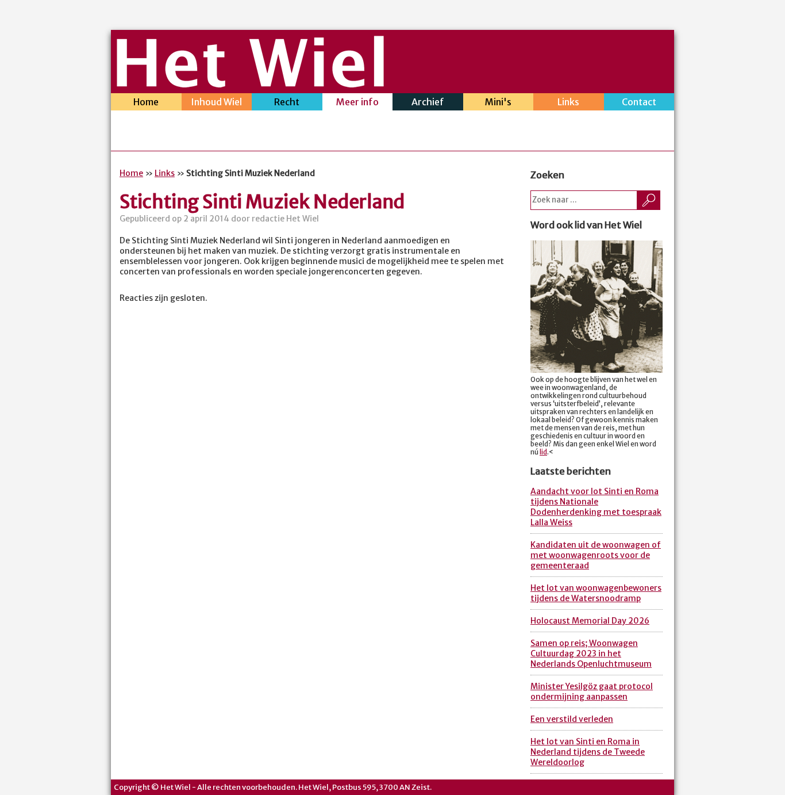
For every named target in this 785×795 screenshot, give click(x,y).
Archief (427, 102)
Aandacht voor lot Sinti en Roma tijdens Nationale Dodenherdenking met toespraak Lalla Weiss (595, 507)
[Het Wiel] (250, 84)
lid (543, 452)
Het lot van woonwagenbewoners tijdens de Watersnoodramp (595, 593)
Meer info (357, 102)
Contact (639, 102)
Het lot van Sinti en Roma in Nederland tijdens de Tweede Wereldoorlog (587, 751)
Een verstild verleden (571, 719)
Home (146, 102)
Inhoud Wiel (216, 102)
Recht (286, 102)
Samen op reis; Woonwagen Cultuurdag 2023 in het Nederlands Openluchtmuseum (591, 653)
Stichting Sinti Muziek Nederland (262, 201)
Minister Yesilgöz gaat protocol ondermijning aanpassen (591, 691)
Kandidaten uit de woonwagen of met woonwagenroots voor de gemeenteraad (595, 555)
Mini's (498, 102)
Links (568, 102)
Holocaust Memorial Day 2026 (589, 621)
